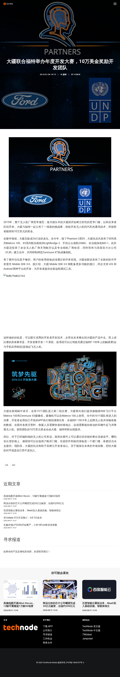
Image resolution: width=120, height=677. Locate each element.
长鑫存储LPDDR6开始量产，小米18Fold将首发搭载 (30, 524)
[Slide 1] (58, 618)
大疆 (6, 465)
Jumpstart (87, 638)
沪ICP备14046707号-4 (75, 662)
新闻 (65, 74)
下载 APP (48, 626)
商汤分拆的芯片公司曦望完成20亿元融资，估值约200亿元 (34, 503)
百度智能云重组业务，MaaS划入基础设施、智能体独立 (32, 510)
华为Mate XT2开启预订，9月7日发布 (23, 517)
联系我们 (43, 551)
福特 (13, 465)
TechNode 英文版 (91, 626)
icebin (77, 74)
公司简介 (47, 630)
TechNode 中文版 (91, 630)
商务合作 (47, 642)
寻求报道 (47, 634)
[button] (115, 4)
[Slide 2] (61, 618)
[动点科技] (8, 4)
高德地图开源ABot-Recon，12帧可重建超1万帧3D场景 (32, 496)
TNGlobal (87, 634)
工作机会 (47, 638)
